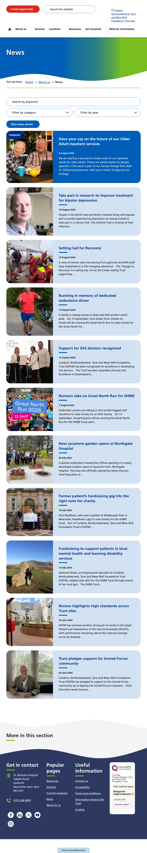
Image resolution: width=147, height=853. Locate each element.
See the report (122, 804)
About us (20, 29)
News (50, 799)
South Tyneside (64, 26)
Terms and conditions (88, 793)
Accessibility (82, 787)
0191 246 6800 (22, 800)
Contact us (82, 781)
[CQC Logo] (121, 770)
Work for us (54, 805)
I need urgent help (22, 9)
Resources (75, 29)
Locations (54, 29)
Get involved (93, 29)
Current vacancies (57, 793)
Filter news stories (22, 124)
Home (29, 82)
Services (40, 29)
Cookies (80, 809)
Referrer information (122, 29)
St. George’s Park (65, 26)
